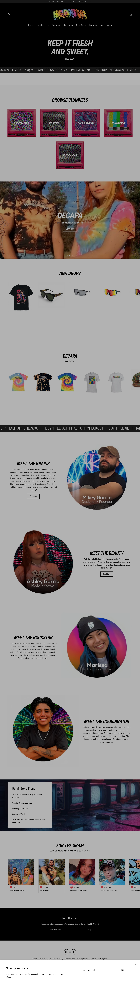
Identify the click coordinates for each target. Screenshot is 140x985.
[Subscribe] (121, 970)
